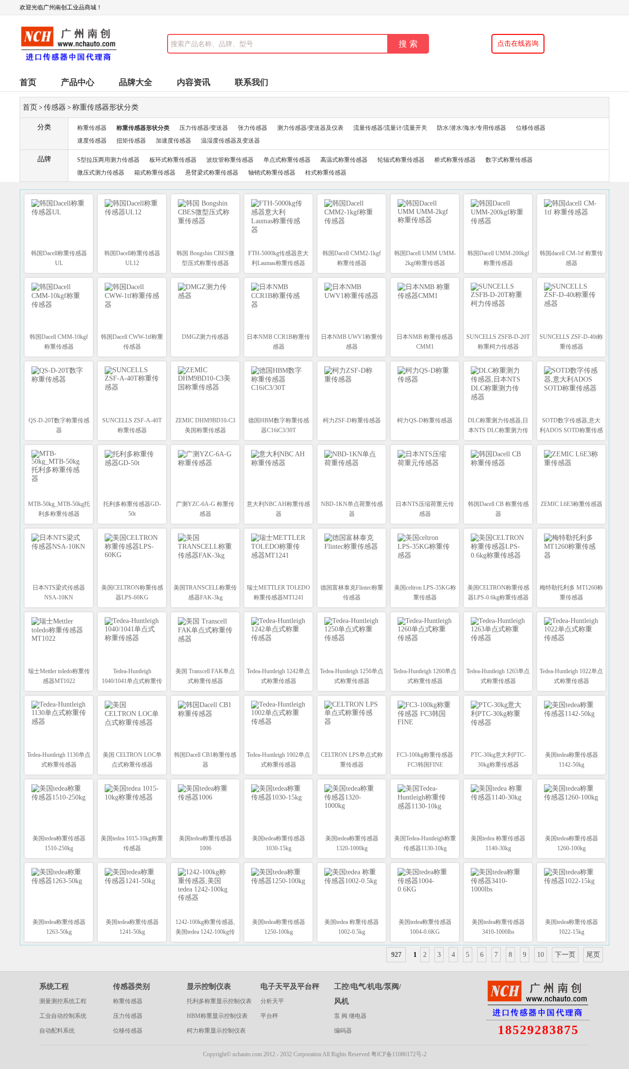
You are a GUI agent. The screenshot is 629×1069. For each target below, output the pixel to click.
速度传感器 (92, 140)
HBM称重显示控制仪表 (217, 1015)
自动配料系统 (57, 1030)
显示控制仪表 (209, 986)
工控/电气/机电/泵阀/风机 (367, 993)
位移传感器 (530, 127)
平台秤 (269, 1015)
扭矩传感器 (131, 140)
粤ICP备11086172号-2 (399, 1054)
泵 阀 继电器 (350, 1015)
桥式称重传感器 (455, 159)
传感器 (55, 107)
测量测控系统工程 (62, 1001)
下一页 (565, 954)
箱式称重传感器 (154, 172)
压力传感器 (128, 1015)
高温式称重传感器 (344, 159)
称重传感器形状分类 (105, 107)
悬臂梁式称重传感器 (211, 172)
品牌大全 (135, 82)
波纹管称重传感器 (230, 159)
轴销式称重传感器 (271, 172)
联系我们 (251, 82)
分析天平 (272, 1001)
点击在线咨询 (518, 43)
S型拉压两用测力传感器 (108, 159)
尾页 (593, 954)
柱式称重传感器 (325, 172)
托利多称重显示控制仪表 (219, 1001)
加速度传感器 (173, 140)
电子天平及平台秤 (289, 986)
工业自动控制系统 (62, 1015)
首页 (28, 82)
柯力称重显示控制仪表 (216, 1030)
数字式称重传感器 (509, 159)
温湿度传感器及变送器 (230, 140)
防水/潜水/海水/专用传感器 (471, 127)
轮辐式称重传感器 (401, 159)
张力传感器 (252, 127)
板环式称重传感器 (173, 159)
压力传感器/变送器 (203, 127)
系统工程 (54, 986)
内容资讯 (193, 82)
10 (540, 954)
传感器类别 (131, 986)
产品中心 (77, 82)
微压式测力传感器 (100, 172)
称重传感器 (92, 127)
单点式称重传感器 (287, 159)
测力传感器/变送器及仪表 (310, 127)
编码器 (343, 1030)
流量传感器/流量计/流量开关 (390, 127)
